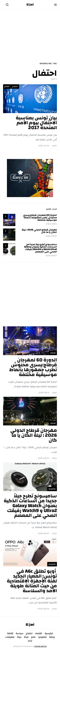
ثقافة (53, 353)
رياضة (52, 637)
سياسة (19, 633)
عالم (33, 637)
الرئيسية (49, 633)
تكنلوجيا (52, 489)
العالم (7, 86)
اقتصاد (38, 633)
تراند (30, 640)
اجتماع (15, 86)
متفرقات (9, 637)
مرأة (26, 637)
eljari (54, 145)
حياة (19, 637)
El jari (30, 4)
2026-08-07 (51, 236)
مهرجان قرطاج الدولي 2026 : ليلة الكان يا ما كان (39, 230)
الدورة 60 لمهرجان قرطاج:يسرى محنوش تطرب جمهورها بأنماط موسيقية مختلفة (40, 217)
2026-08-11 (51, 224)
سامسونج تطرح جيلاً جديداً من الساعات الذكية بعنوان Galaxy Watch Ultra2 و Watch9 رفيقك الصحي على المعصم (40, 248)
